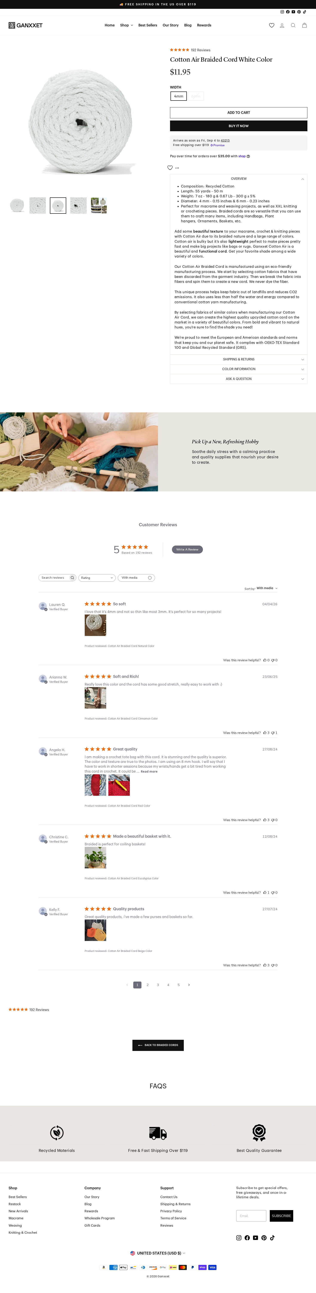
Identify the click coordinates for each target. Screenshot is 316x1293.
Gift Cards (92, 1225)
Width (175, 87)
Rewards (204, 25)
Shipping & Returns (175, 1204)
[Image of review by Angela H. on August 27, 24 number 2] (119, 785)
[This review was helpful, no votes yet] (264, 660)
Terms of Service (173, 1218)
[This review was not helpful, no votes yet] (272, 660)
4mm (178, 96)
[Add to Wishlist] (174, 166)
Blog (188, 25)
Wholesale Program (99, 1218)
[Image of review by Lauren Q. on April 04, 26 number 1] (95, 625)
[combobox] (97, 578)
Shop (125, 25)
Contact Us (168, 1197)
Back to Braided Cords (161, 1045)
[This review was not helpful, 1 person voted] (272, 732)
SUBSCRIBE (281, 1216)
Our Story (171, 25)
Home (110, 25)
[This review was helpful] (264, 732)
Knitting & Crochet (23, 1232)
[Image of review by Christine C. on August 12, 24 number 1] (95, 857)
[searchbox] (53, 577)
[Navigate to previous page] (127, 985)
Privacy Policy (171, 1211)
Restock (15, 1204)
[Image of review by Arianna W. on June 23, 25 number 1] (95, 698)
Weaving (15, 1225)
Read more (149, 771)
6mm (195, 96)
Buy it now (239, 126)
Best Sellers (147, 25)
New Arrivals (18, 1211)
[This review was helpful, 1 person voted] (264, 892)
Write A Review (187, 549)
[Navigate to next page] (189, 985)
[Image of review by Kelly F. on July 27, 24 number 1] (95, 930)
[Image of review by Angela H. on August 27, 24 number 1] (95, 785)
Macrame (16, 1218)
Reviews (166, 1225)
